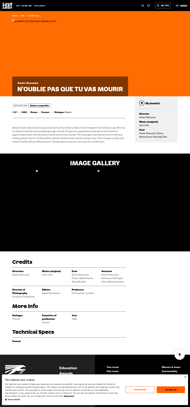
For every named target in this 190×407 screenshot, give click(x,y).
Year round (113, 367)
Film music (113, 371)
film (23, 15)
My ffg (165, 5)
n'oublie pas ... (34, 15)
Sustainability (169, 371)
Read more (69, 396)
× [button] (185, 377)
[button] (63, 400)
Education (68, 367)
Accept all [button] (171, 389)
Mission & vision (171, 367)
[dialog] (95, 389)
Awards (66, 373)
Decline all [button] (140, 389)
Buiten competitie (39, 105)
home (15, 15)
